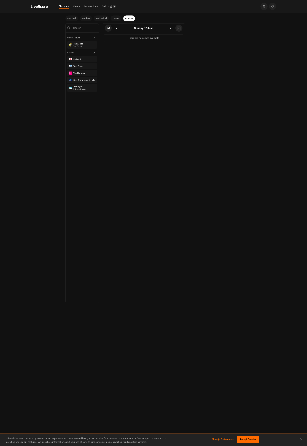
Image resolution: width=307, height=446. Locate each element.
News (76, 6)
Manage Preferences (222, 439)
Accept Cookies (248, 439)
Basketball (101, 18)
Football (71, 18)
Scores (64, 6)
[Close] (301, 439)
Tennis (116, 18)
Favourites (91, 6)
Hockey (86, 18)
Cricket (129, 18)
